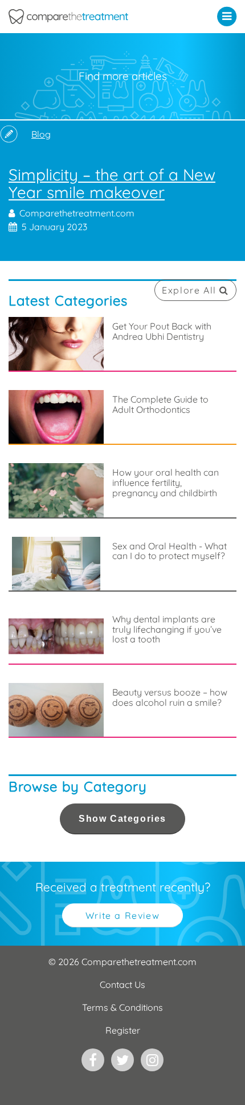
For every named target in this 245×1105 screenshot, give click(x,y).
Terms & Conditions (122, 1007)
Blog (41, 134)
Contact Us (122, 984)
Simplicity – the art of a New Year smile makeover (122, 200)
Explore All (190, 290)
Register (122, 1030)
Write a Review (122, 915)
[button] (229, 16)
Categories (122, 818)
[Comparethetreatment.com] (92, 16)
